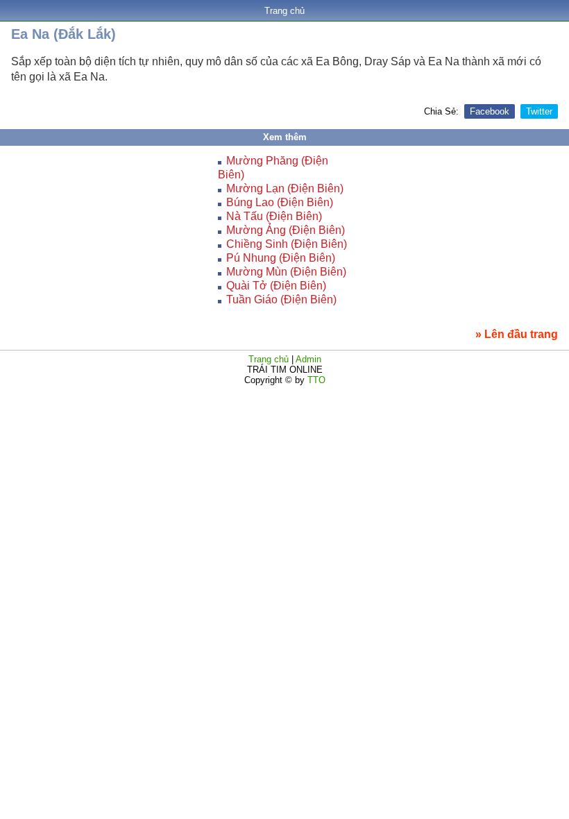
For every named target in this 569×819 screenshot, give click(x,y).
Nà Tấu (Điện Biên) (274, 216)
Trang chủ (284, 11)
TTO (315, 380)
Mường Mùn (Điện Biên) (286, 272)
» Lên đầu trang (516, 334)
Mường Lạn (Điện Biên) (284, 188)
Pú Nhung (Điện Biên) (280, 258)
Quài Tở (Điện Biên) (276, 286)
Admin (308, 359)
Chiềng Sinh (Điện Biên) (286, 244)
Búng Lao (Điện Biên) (279, 202)
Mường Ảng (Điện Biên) (285, 230)
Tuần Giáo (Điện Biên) (281, 299)
